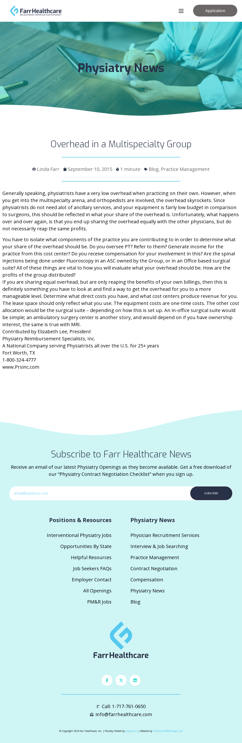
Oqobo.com (131, 731)
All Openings (97, 590)
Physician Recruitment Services (164, 535)
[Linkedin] (135, 680)
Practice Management (154, 557)
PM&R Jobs (99, 602)
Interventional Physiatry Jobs (79, 535)
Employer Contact (92, 579)
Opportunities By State (86, 546)
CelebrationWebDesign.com (168, 731)
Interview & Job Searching (159, 546)
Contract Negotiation (153, 568)
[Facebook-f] (107, 680)
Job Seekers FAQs (92, 568)
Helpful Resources (91, 557)
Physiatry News (147, 590)
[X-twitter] (121, 680)
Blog (135, 602)
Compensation (146, 579)
